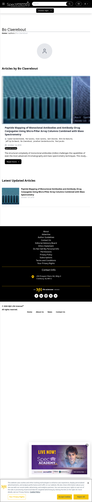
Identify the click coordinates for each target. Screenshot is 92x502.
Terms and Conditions (46, 260)
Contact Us (46, 240)
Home (4, 33)
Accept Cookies (65, 497)
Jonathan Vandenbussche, (43, 141)
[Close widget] (87, 445)
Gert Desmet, (52, 139)
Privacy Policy (46, 254)
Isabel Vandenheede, (16, 139)
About (46, 231)
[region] (46, 490)
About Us (40, 312)
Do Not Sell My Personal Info (46, 249)
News (50, 312)
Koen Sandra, (41, 139)
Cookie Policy (35, 492)
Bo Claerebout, (26, 141)
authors (12, 33)
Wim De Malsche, (66, 139)
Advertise (46, 234)
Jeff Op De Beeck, (13, 141)
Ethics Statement (46, 246)
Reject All (81, 497)
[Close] (88, 483)
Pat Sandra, (30, 139)
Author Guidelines (46, 237)
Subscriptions (46, 257)
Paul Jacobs (59, 141)
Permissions (46, 251)
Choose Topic (43, 10)
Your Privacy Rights (46, 263)
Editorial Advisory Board (46, 243)
